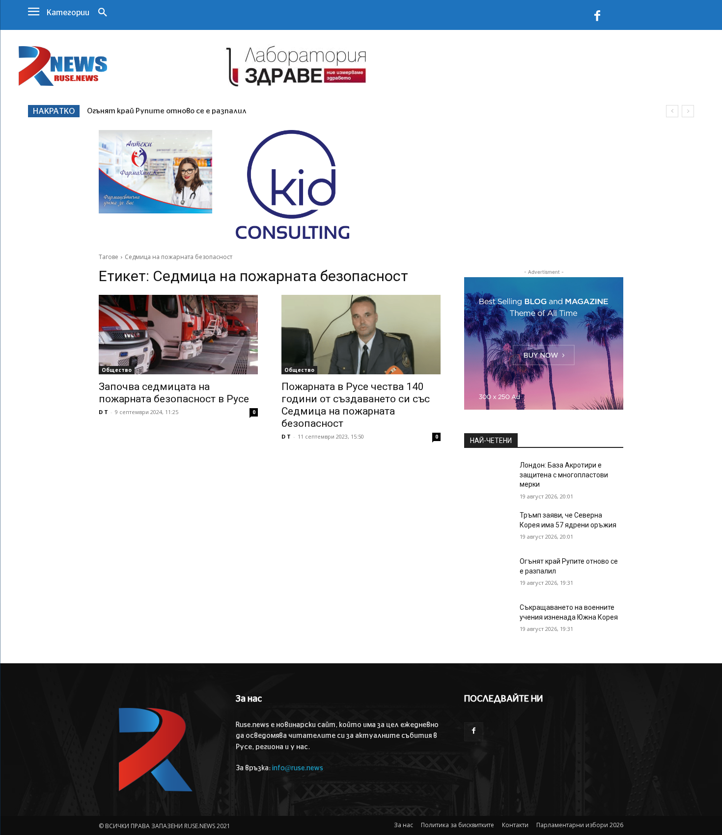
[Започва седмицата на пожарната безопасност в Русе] (178, 334)
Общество (117, 369)
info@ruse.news (297, 768)
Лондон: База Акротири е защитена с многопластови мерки (564, 474)
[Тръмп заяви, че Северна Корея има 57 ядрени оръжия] (488, 527)
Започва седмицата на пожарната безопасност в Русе (174, 393)
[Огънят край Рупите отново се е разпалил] (488, 573)
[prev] (672, 111)
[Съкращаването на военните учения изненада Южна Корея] (488, 619)
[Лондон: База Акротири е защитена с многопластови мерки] (488, 477)
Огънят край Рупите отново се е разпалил (167, 111)
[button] (102, 13)
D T (103, 412)
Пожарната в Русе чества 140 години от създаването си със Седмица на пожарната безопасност (355, 405)
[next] (688, 111)
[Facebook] (597, 17)
